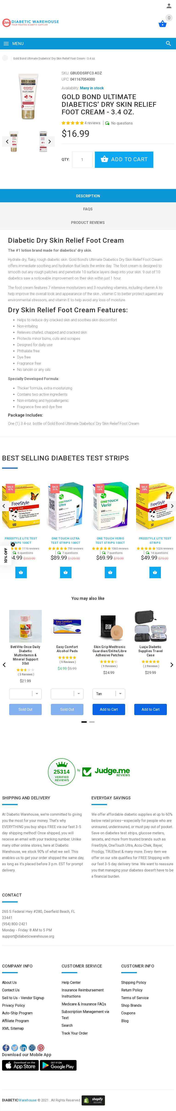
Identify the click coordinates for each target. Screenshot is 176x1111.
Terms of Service (135, 998)
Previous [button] (7, 141)
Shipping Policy (133, 982)
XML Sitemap (13, 1028)
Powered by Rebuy (88, 728)
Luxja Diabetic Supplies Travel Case (150, 651)
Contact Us (10, 990)
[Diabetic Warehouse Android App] (58, 1065)
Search (67, 1025)
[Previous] (4, 664)
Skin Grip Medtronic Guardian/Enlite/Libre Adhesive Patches (109, 651)
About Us (9, 982)
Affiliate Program (15, 1021)
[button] (73, 123)
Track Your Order (75, 1033)
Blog (125, 1021)
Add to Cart (129, 159)
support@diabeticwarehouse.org (28, 936)
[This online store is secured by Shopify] (93, 1100)
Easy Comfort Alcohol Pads (67, 649)
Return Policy (132, 990)
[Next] (171, 664)
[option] (14, 141)
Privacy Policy (13, 1005)
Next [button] (49, 141)
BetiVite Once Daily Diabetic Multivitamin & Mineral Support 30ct (25, 655)
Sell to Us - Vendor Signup (23, 998)
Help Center (71, 982)
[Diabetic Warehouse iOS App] (21, 1065)
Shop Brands (131, 1005)
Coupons (128, 1013)
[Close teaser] (13, 544)
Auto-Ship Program (17, 1013)
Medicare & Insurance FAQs (84, 1004)
